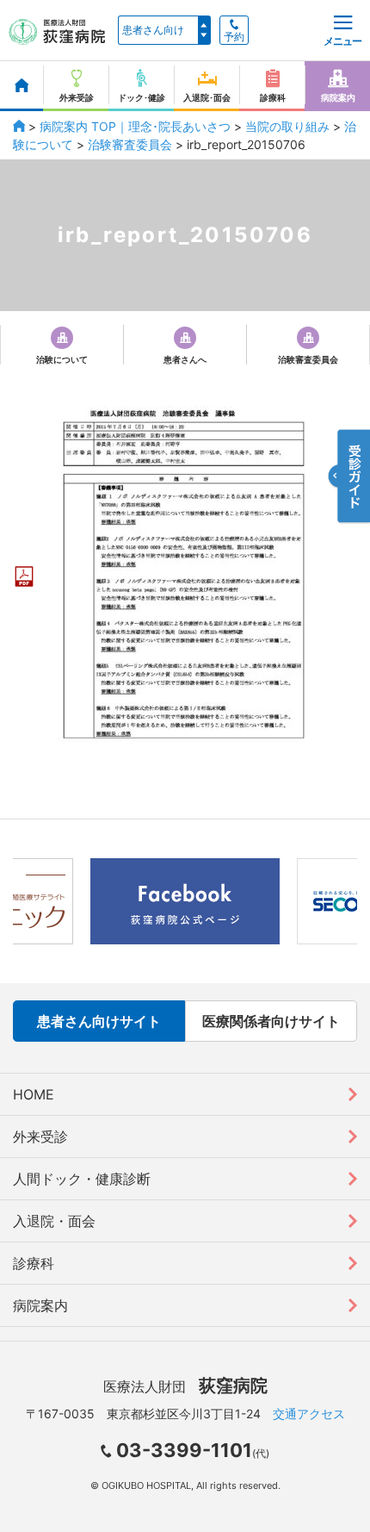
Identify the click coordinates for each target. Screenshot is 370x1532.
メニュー (342, 40)
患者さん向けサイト (99, 1021)
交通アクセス (309, 1413)
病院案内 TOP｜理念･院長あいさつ (135, 126)
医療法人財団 (185, 1386)
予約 (234, 37)
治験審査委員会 (130, 144)
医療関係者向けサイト (271, 1021)
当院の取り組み (287, 126)
